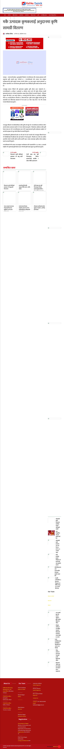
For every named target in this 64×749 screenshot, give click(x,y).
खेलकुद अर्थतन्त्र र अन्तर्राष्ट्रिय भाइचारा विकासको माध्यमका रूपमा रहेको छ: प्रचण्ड (58, 631)
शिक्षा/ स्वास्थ (33, 15)
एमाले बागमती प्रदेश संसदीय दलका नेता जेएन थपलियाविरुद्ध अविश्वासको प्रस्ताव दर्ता (24, 208)
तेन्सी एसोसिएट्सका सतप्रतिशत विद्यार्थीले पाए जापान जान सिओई (58, 644)
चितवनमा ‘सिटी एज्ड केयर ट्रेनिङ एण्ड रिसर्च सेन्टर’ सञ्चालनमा (58, 667)
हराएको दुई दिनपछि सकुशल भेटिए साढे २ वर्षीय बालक (24, 187)
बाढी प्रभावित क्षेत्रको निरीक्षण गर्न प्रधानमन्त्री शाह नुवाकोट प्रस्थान (58, 560)
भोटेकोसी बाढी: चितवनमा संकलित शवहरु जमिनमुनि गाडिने (58, 524)
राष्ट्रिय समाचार (15, 15)
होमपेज (9, 15)
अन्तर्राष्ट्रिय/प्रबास (44, 15)
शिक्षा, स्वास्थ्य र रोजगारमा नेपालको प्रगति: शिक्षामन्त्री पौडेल (58, 655)
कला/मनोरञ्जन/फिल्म (52, 15)
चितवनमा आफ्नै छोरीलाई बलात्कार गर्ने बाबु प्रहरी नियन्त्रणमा (9, 187)
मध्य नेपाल (21, 15)
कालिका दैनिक (9, 34)
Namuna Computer (57, 746)
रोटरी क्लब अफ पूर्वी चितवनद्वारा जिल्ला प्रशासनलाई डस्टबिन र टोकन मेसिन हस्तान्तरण (39, 188)
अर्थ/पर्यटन (27, 15)
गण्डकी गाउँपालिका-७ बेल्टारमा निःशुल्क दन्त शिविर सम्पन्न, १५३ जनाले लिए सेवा (58, 583)
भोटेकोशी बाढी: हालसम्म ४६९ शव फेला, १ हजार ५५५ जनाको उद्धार (58, 546)
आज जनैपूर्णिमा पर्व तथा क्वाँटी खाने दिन (58, 535)
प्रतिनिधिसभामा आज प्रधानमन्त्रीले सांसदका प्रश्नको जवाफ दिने (58, 571)
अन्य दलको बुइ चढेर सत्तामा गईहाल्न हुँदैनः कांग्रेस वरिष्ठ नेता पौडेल (58, 618)
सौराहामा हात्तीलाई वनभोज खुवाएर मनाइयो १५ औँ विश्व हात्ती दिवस (39, 208)
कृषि (38, 15)
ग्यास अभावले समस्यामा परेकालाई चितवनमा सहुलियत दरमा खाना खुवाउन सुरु (9, 208)
